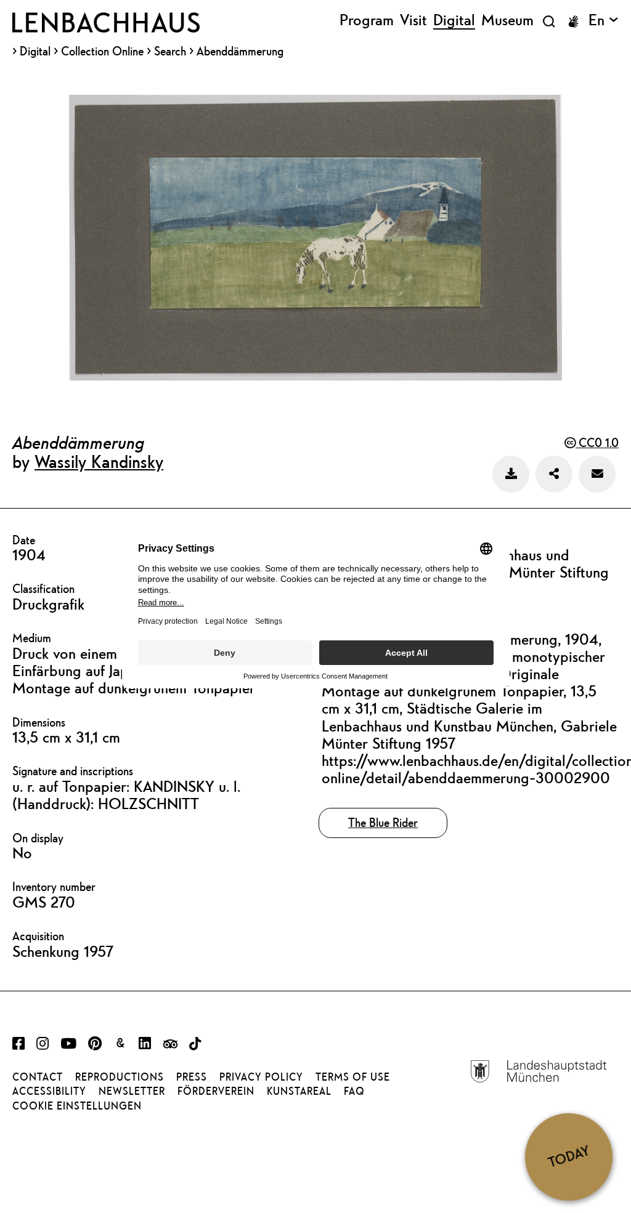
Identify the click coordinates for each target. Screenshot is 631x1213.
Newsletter (132, 1091)
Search (170, 51)
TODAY (569, 1156)
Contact (37, 1076)
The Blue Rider (383, 822)
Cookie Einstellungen (77, 1105)
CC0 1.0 (597, 442)
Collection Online (102, 51)
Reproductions (119, 1076)
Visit (413, 20)
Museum (507, 20)
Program (367, 20)
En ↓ (603, 20)
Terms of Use (353, 1076)
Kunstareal (299, 1091)
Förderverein (215, 1091)
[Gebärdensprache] (573, 21)
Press (191, 1076)
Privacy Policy (261, 1076)
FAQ (354, 1091)
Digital (35, 51)
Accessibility (49, 1091)
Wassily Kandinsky (99, 461)
